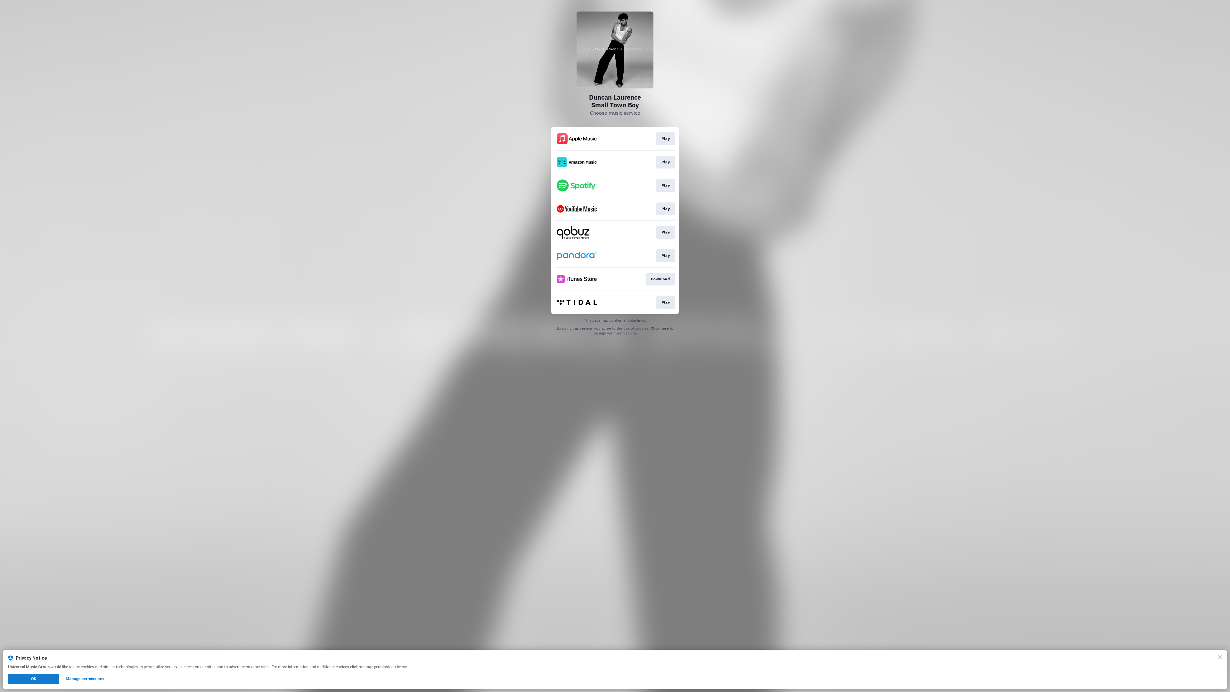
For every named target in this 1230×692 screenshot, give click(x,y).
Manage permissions (85, 679)
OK (33, 679)
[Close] (1220, 657)
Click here (660, 328)
